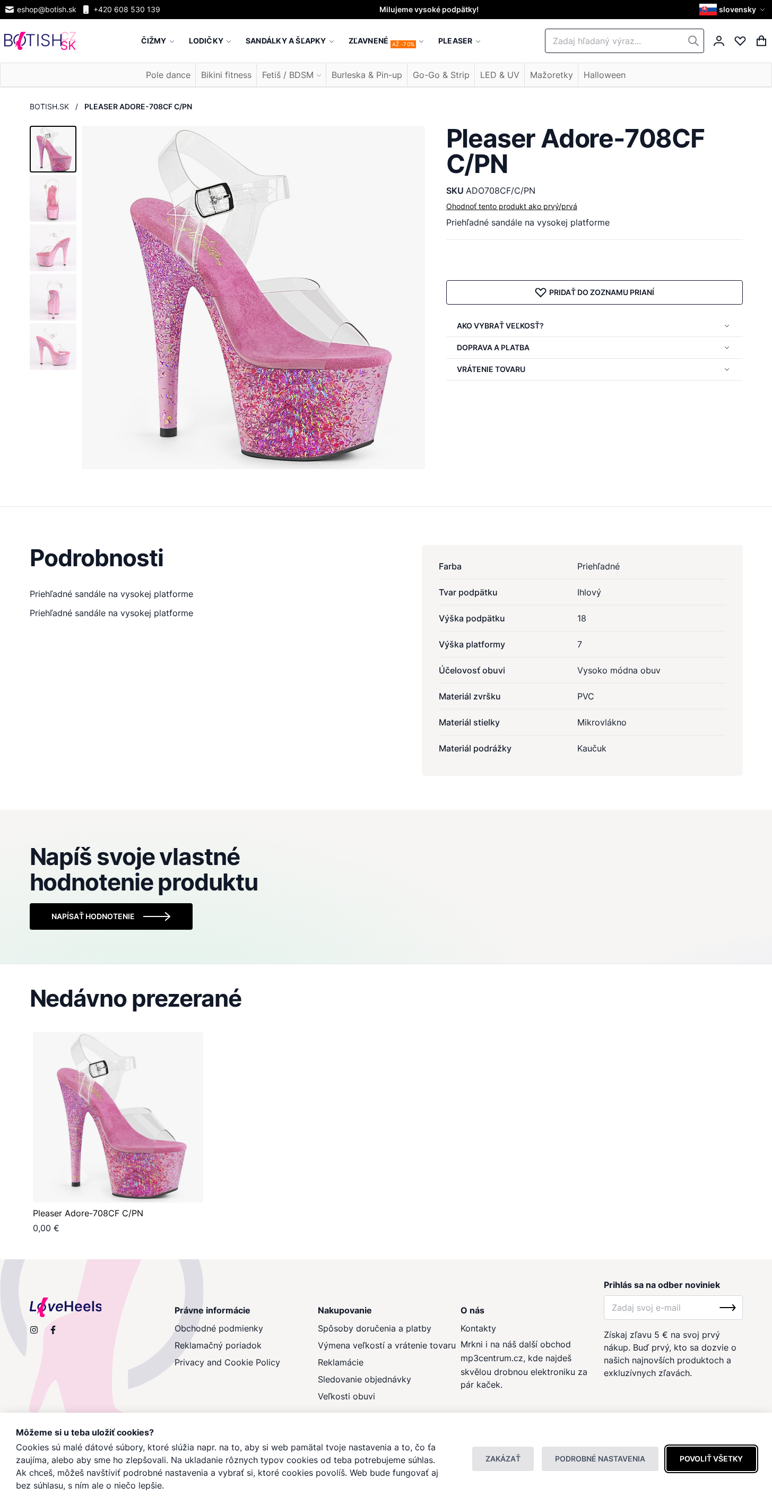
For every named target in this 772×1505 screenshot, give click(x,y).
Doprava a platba (493, 347)
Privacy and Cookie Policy (227, 1362)
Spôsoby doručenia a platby (374, 1328)
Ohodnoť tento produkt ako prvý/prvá (511, 206)
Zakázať (503, 1458)
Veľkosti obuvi (346, 1396)
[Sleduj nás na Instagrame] (34, 1330)
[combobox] (624, 41)
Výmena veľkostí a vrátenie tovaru (387, 1345)
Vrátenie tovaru (491, 369)
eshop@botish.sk (46, 9)
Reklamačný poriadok (218, 1345)
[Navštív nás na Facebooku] (53, 1330)
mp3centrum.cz (492, 1358)
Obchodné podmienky (219, 1328)
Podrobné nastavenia (600, 1458)
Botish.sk (49, 106)
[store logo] (40, 41)
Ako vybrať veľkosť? (500, 325)
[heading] (386, 558)
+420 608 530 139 (126, 9)
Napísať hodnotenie (93, 916)
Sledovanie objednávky (364, 1379)
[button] (733, 9)
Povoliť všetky (711, 1458)
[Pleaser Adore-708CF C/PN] (118, 1117)
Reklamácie (340, 1362)
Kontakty (478, 1328)
